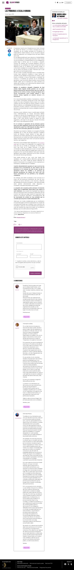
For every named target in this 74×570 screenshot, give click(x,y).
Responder (26, 316)
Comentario (19, 243)
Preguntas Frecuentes (45, 567)
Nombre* (18, 254)
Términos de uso (21, 567)
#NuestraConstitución (22, 563)
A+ (62, 2)
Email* (31, 254)
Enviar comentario (35, 273)
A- (60, 2)
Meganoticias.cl (21, 217)
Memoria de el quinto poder (37, 563)
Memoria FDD (48, 563)
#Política (7, 8)
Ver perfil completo (62, 18)
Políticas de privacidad (32, 567)
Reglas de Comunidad (37, 231)
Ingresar (69, 2)
